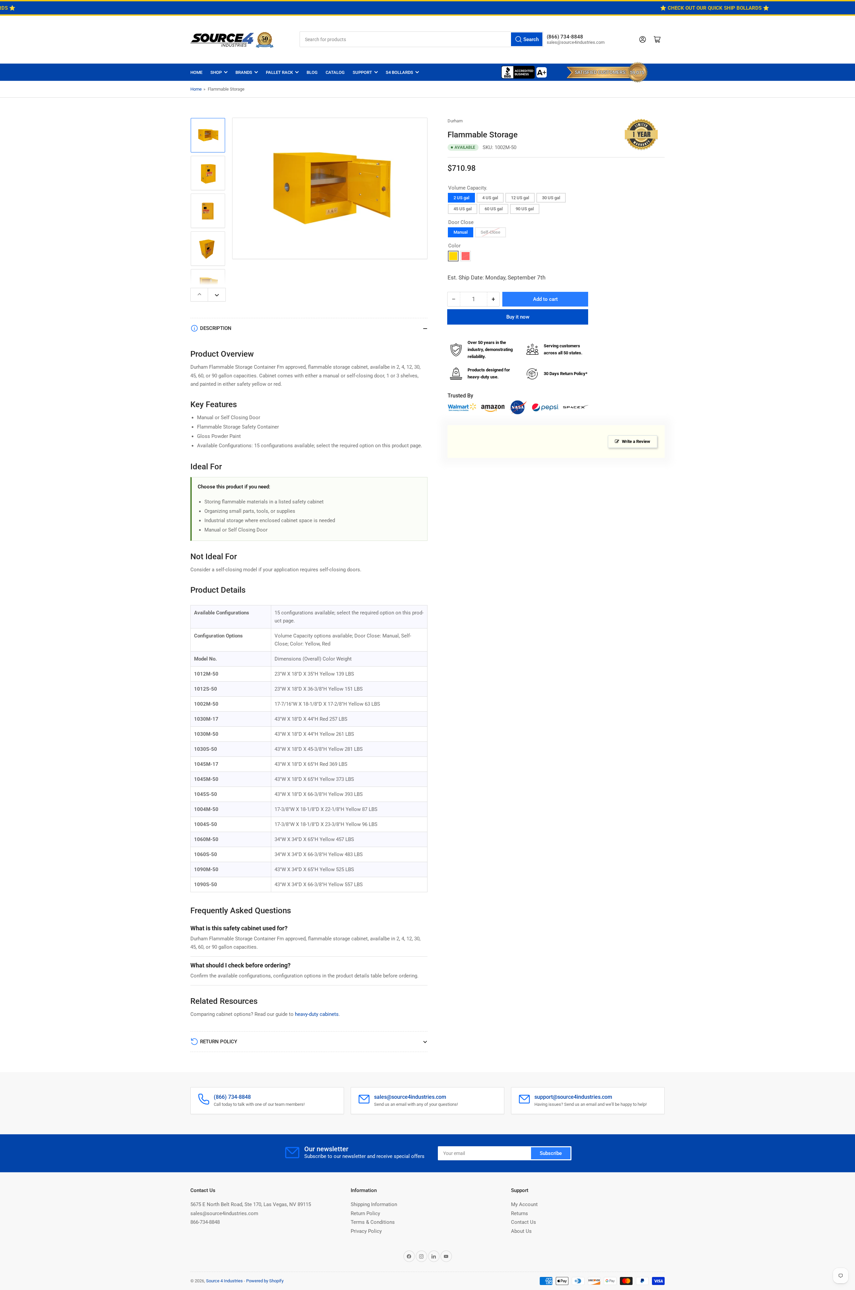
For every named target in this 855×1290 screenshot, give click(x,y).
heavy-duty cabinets (317, 1014)
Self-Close (490, 232)
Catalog (335, 72)
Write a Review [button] (636, 441)
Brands (243, 72)
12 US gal (520, 197)
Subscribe (551, 1153)
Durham (455, 120)
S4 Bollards (399, 72)
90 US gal (525, 208)
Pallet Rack (279, 72)
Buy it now (517, 317)
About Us (521, 1231)
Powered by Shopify (265, 1280)
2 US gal (461, 197)
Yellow (453, 255)
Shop (216, 72)
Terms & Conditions (373, 1222)
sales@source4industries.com (224, 1213)
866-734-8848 (205, 1222)
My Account (524, 1204)
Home (196, 72)
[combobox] (421, 39)
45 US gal (463, 208)
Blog (312, 72)
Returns (519, 1213)
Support (362, 72)
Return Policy (365, 1213)
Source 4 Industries (224, 1280)
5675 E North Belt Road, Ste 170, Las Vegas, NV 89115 (250, 1204)
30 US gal (551, 197)
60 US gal (494, 208)
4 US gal (490, 197)
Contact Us (523, 1222)
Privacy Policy (366, 1231)
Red (465, 255)
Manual (461, 232)
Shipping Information (374, 1204)
